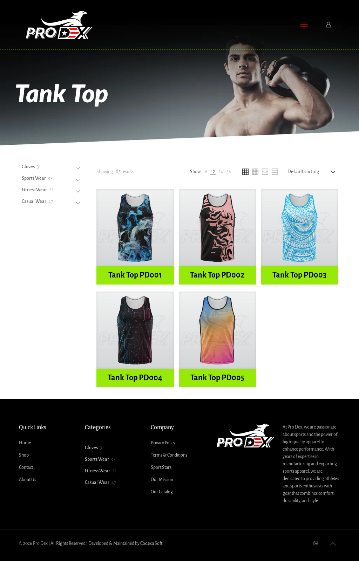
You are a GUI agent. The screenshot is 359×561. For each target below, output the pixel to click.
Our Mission (162, 479)
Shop (24, 455)
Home (25, 442)
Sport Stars (161, 467)
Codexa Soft (151, 543)
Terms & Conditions (169, 455)
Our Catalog (162, 492)
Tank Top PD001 (135, 275)
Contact (26, 467)
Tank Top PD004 (135, 378)
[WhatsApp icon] (315, 543)
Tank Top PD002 (217, 275)
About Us (27, 479)
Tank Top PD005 (217, 378)
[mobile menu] (304, 24)
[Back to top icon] (332, 544)
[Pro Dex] (59, 24)
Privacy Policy (163, 442)
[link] (206, 172)
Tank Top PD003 (299, 275)
